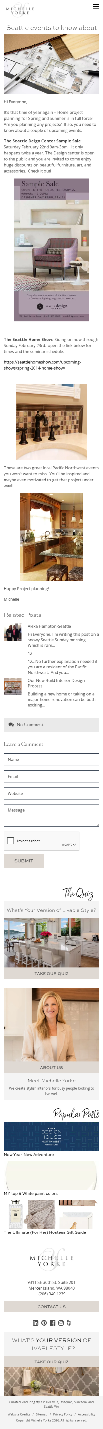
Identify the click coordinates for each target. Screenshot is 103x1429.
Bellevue (52, 1402)
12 (30, 653)
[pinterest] (44, 1322)
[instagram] (61, 1322)
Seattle (49, 1406)
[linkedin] (35, 1322)
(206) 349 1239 (52, 1294)
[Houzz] (68, 1322)
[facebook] (52, 1322)
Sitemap (42, 1414)
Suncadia (80, 1402)
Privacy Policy (62, 1414)
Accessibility (86, 1414)
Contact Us (52, 1306)
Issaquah (66, 1402)
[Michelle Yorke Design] (20, 9)
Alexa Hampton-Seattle (49, 626)
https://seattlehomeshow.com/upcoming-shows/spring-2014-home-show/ (42, 365)
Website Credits (19, 1414)
